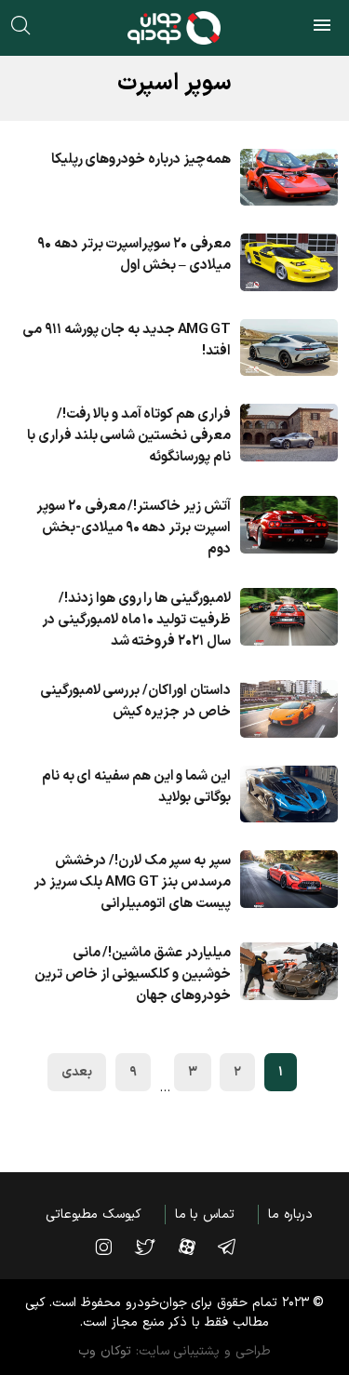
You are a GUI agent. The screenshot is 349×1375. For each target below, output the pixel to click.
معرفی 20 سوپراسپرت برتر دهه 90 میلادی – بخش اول (134, 255)
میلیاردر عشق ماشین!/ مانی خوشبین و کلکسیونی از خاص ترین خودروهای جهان (132, 974)
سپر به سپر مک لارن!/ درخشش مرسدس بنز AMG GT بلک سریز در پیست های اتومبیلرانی (132, 882)
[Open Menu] (322, 28)
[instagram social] (112, 1246)
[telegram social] (236, 1246)
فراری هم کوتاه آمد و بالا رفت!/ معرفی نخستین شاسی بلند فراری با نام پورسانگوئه (129, 436)
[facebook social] (196, 1246)
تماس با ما (205, 1214)
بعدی (76, 1072)
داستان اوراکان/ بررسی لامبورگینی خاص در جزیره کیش (135, 701)
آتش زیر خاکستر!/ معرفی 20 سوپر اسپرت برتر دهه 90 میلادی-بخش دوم (133, 528)
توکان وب (104, 1351)
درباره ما (290, 1214)
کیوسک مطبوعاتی (93, 1214)
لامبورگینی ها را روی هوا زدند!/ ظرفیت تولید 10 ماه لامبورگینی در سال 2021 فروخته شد (136, 620)
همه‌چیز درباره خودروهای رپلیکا (141, 159)
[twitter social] (154, 1246)
